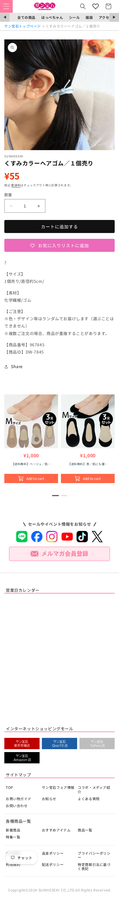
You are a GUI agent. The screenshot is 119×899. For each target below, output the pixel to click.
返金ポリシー (53, 853)
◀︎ (5, 17)
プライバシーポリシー (94, 855)
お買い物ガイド (18, 798)
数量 (8, 194)
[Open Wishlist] (95, 6)
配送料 (16, 185)
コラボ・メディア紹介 (94, 789)
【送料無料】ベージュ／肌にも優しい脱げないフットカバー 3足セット (31, 464)
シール (74, 17)
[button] (6, 6)
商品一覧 (85, 829)
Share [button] (17, 366)
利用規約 (13, 864)
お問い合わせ (17, 805)
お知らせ (49, 798)
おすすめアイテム (56, 829)
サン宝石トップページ (22, 25)
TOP (9, 787)
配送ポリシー (53, 864)
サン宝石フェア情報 (58, 787)
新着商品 (13, 829)
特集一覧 (13, 836)
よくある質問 (89, 798)
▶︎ (114, 17)
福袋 (89, 17)
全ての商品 (26, 17)
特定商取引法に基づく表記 (94, 866)
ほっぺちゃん (52, 17)
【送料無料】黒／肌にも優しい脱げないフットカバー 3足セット (88, 464)
